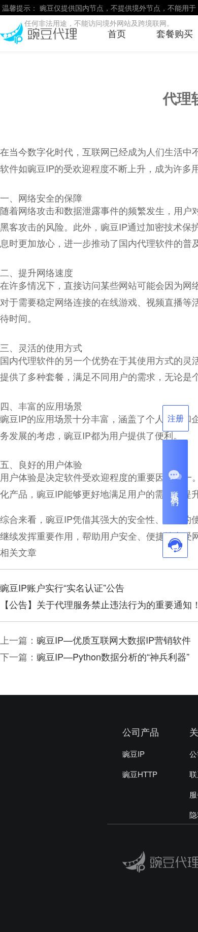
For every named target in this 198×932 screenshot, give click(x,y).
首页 (117, 33)
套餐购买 (174, 33)
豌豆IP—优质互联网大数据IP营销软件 (114, 639)
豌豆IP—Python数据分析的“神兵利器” (113, 656)
